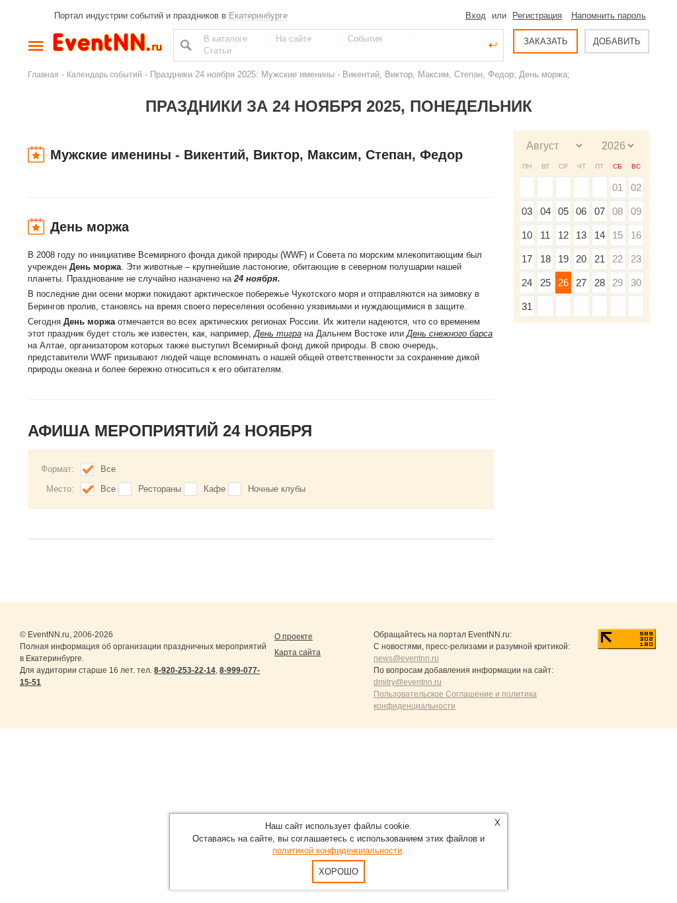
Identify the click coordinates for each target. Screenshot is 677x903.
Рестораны (159, 489)
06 (581, 211)
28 (599, 282)
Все (108, 469)
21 (599, 258)
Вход (475, 15)
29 (617, 282)
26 (563, 282)
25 (545, 282)
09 (636, 211)
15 (617, 235)
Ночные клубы (276, 489)
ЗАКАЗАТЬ (546, 41)
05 (563, 211)
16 (636, 235)
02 (636, 187)
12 (563, 235)
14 (599, 235)
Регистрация (537, 15)
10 (527, 235)
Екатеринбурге (258, 15)
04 (545, 211)
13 (581, 235)
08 (617, 211)
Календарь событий (104, 74)
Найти (184, 45)
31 (527, 306)
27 (581, 282)
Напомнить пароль (608, 15)
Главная (43, 74)
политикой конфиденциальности (337, 850)
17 (527, 258)
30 (636, 282)
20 (581, 258)
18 (545, 258)
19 (563, 258)
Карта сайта (297, 652)
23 (636, 258)
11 (545, 235)
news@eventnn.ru (406, 658)
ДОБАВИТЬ (617, 41)
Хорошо (338, 872)
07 (599, 211)
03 (527, 211)
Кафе (214, 489)
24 (527, 282)
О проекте (293, 636)
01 (617, 187)
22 (617, 258)
